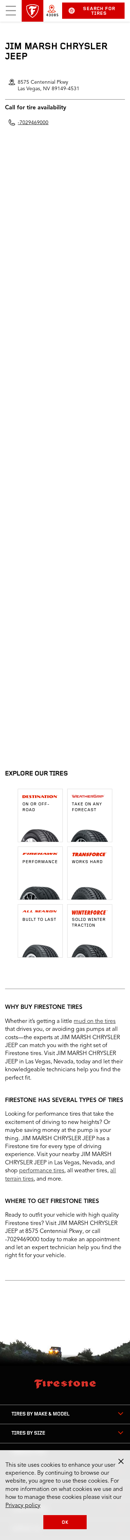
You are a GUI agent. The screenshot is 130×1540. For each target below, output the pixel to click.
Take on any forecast (87, 807)
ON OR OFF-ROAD (36, 807)
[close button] (121, 1461)
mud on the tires (95, 1021)
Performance (40, 862)
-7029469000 (33, 122)
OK (65, 1522)
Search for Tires (99, 11)
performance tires (41, 1171)
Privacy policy (22, 1506)
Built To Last (39, 920)
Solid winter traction (89, 923)
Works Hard (87, 862)
